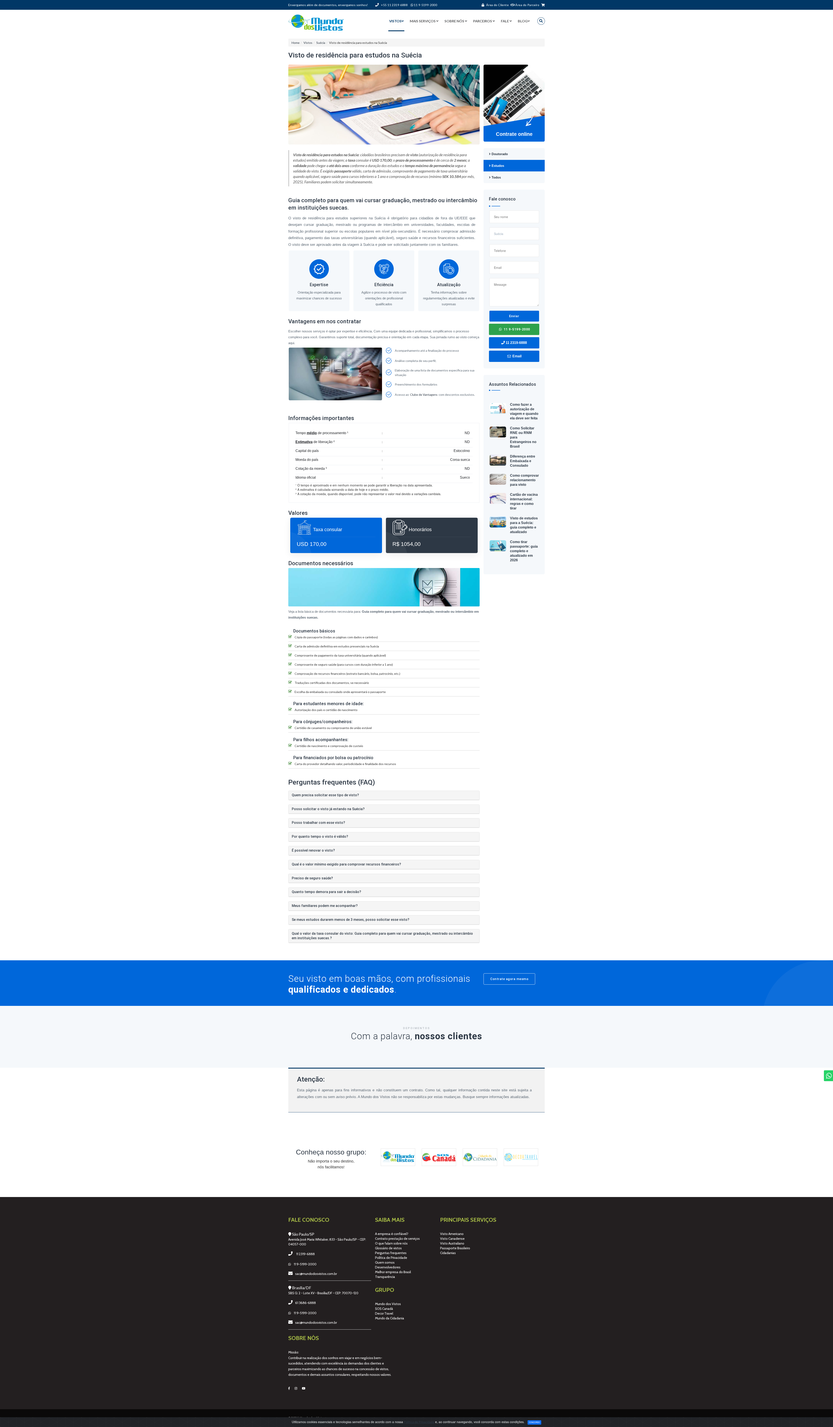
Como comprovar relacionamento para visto (524, 480)
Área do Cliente (497, 5)
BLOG (523, 21)
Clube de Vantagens (424, 394)
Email (516, 356)
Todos (496, 177)
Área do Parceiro (527, 5)
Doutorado (499, 154)
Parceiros (482, 21)
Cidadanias (448, 1253)
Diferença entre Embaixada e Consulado (522, 461)
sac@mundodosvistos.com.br (316, 1274)
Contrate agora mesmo (509, 979)
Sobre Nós (454, 21)
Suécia (320, 42)
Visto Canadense (452, 1239)
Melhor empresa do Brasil (393, 1272)
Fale (505, 21)
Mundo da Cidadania (389, 1318)
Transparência (385, 1277)
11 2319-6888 (516, 343)
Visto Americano (452, 1234)
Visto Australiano (452, 1243)
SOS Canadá (384, 1309)
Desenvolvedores (387, 1267)
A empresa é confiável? (391, 1234)
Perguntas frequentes (391, 1253)
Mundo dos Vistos (388, 1304)
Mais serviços (423, 21)
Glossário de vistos (388, 1248)
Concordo (534, 1422)
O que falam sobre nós (391, 1243)
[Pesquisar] (541, 21)
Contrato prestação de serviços (397, 1239)
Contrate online (514, 134)
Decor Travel (384, 1313)
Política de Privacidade (391, 1258)
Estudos (497, 165)
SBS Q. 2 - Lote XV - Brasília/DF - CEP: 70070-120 (323, 1293)
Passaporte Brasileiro (455, 1248)
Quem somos (385, 1262)
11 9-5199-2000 (516, 329)
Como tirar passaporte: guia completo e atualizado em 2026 (524, 551)
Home (296, 42)
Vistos (395, 21)
